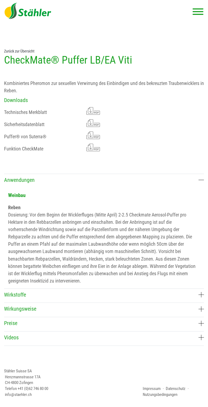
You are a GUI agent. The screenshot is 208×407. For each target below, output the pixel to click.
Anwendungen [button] (19, 180)
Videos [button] (11, 337)
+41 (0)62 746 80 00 (33, 388)
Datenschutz (176, 388)
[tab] (104, 181)
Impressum (152, 388)
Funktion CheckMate (23, 149)
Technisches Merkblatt (25, 112)
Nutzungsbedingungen (160, 394)
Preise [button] (10, 323)
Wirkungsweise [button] (20, 309)
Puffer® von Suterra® (25, 136)
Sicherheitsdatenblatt (24, 124)
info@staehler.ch (18, 394)
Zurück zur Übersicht (19, 51)
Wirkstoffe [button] (15, 294)
